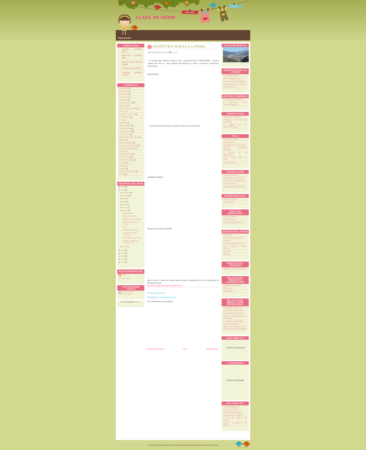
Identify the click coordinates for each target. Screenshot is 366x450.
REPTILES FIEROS (230, 216)
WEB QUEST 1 (228, 291)
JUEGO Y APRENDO (230, 409)
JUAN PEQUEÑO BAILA (231, 78)
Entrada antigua (212, 349)
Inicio (185, 349)
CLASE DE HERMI (156, 17)
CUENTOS (123, 105)
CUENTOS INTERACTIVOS (233, 238)
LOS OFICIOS (124, 134)
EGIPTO (122, 111)
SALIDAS (122, 168)
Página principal (124, 38)
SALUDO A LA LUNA (230, 139)
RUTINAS (122, 163)
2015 (122, 253)
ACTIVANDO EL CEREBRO (233, 99)
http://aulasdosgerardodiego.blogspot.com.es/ (165, 286)
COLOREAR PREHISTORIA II (233, 313)
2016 (122, 250)
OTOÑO (122, 151)
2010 (122, 262)
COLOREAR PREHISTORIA (233, 307)
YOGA (125, 227)
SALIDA (121, 166)
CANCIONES (123, 97)
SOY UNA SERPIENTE (231, 75)
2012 (122, 256)
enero (125, 246)
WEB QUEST (228, 288)
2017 (122, 190)
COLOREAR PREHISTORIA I (233, 310)
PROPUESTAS (228, 202)
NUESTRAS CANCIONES (128, 146)
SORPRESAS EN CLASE (131, 238)
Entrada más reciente (155, 349)
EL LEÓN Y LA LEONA (127, 114)
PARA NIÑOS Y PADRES (232, 117)
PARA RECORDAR (125, 154)
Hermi (124, 275)
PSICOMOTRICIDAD (126, 160)
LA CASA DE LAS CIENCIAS (233, 415)
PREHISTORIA (124, 157)
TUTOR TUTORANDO (127, 171)
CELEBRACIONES (125, 103)
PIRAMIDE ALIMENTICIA (232, 285)
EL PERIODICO (124, 117)
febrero (125, 210)
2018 (122, 187)
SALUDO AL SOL (229, 142)
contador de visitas (125, 294)
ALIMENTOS (123, 88)
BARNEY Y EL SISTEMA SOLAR (234, 269)
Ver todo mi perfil (124, 278)
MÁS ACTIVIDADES (230, 199)
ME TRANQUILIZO (230, 184)
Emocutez (214, 445)
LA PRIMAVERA (124, 128)
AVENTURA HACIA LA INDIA (178, 46)
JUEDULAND (228, 235)
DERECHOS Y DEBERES (128, 108)
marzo (125, 207)
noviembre (126, 192)
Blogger (138, 302)
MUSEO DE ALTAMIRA (231, 324)
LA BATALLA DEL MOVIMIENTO (234, 81)
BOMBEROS (123, 94)
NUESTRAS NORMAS (127, 148)
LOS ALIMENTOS (125, 131)
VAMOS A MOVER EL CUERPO (234, 84)
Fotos (121, 120)
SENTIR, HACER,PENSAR (132, 219)
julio (124, 198)
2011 (122, 259)
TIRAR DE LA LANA (129, 216)
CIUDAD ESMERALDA (231, 407)
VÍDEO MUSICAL (229, 219)
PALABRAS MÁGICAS (231, 175)
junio (124, 201)
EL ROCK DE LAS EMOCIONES (234, 181)
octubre (125, 195)
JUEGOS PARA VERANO (232, 412)
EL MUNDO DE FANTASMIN (233, 243)
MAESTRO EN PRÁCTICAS (129, 137)
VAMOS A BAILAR (229, 87)
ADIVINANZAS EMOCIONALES (234, 186)
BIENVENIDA (123, 91)
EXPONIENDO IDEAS (130, 230)
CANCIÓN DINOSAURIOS (232, 222)
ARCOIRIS (227, 251)
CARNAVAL (123, 100)
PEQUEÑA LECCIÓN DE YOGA (234, 145)
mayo (124, 204)
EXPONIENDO (128, 213)
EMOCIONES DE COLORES (233, 178)
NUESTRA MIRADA (126, 143)
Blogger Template (195, 445)
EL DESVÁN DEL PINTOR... (132, 68)
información (123, 123)
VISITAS (122, 174)
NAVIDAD (122, 140)
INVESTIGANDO (125, 125)
